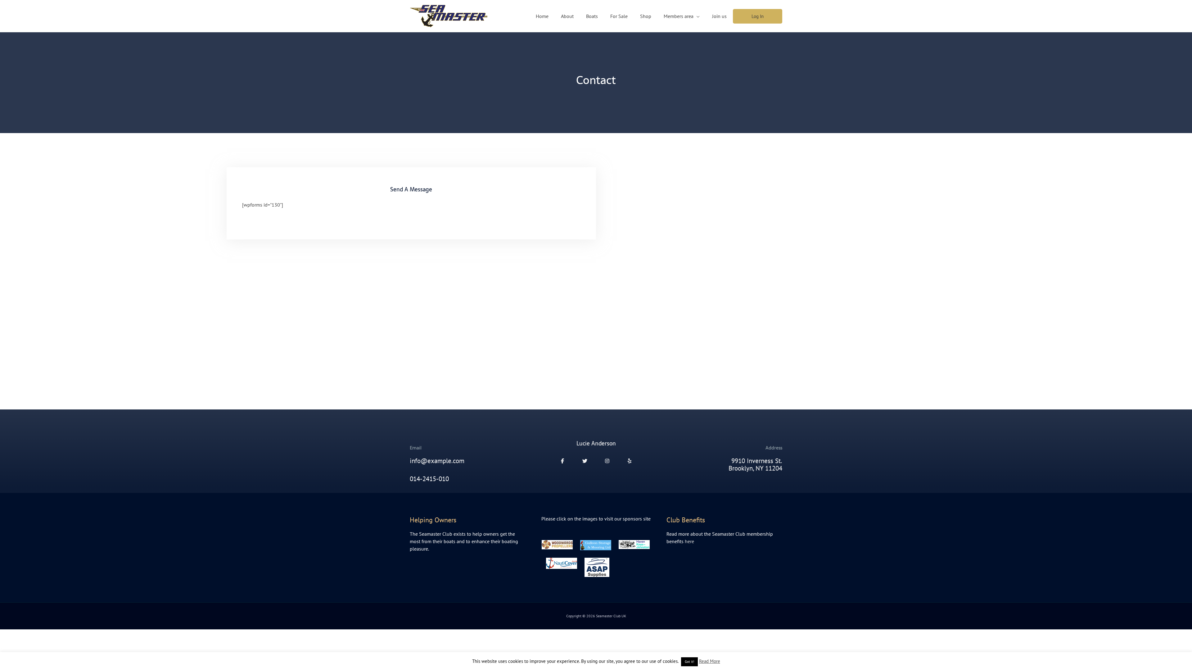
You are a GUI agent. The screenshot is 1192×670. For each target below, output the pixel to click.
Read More (709, 661)
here (689, 541)
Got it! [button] (689, 661)
